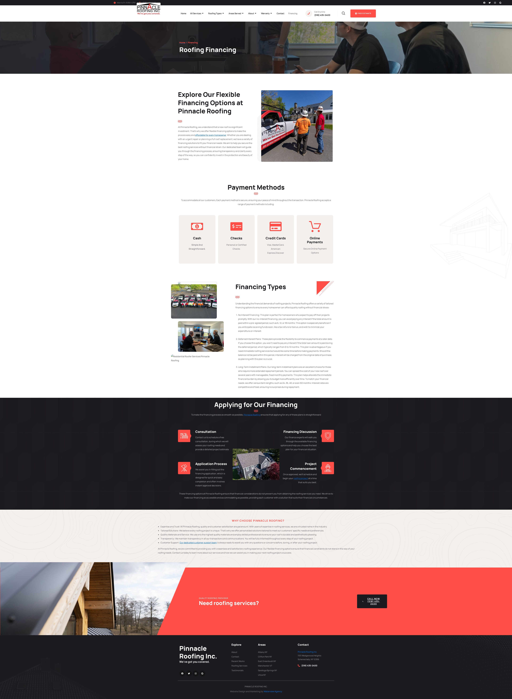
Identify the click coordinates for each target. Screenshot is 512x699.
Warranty (265, 13)
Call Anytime (319, 12)
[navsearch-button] (340, 13)
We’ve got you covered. (194, 662)
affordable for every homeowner (210, 135)
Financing (292, 13)
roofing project (300, 478)
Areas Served (235, 13)
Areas (262, 644)
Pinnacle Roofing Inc (307, 651)
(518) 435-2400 (322, 15)
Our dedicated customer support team (198, 542)
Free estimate (364, 13)
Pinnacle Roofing (252, 414)
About (251, 13)
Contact (280, 13)
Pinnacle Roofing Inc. (198, 652)
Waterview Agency (273, 691)
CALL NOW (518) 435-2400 (373, 601)
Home (183, 13)
